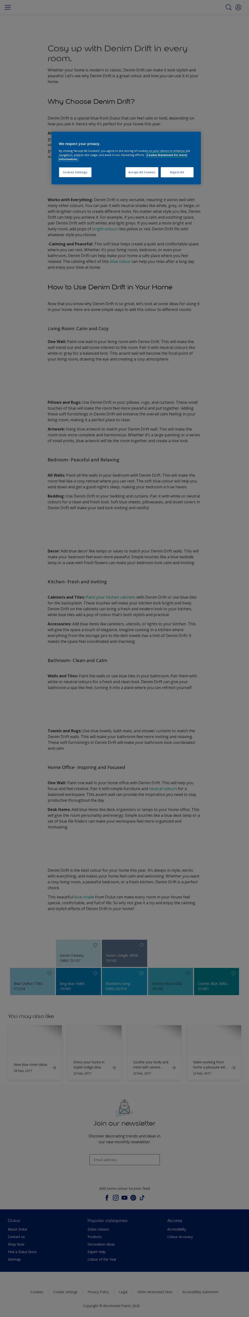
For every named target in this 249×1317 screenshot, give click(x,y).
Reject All (177, 172)
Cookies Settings (75, 172)
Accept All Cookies (141, 172)
